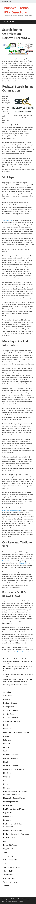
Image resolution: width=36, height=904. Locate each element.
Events (6, 736)
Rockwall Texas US (23, 652)
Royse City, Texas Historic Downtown (15, 685)
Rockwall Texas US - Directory (21, 899)
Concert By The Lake (11, 721)
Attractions (7, 695)
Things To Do (8, 871)
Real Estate (7, 805)
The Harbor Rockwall (11, 867)
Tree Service (8, 874)
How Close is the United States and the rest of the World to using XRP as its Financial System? (17, 669)
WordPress (12, 901)
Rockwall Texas (9, 837)
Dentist (6, 725)
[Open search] (31, 22)
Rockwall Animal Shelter (13, 830)
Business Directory (10, 703)
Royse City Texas (10, 845)
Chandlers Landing (10, 710)
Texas (5, 863)
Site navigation (7, 220)
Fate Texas (7, 740)
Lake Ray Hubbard (10, 766)
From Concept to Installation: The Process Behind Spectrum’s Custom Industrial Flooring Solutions (17, 661)
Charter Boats (8, 714)
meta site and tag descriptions (11, 510)
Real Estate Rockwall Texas (14, 809)
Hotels (5, 762)
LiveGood (7, 773)
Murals (6, 784)
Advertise (7, 692)
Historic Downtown (11, 758)
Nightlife (6, 788)
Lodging (6, 777)
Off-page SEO (23, 563)
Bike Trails (7, 699)
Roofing (6, 841)
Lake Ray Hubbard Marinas (14, 769)
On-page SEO (6, 561)
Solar (5, 852)
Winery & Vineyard (10, 882)
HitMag (21, 901)
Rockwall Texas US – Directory (16, 10)
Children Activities (10, 718)
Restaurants (8, 816)
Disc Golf (7, 729)
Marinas (6, 780)
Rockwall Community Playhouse (16, 834)
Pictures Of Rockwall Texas (14, 798)
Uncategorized (9, 878)
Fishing (6, 747)
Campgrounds (8, 706)
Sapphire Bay (8, 849)
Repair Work (8, 813)
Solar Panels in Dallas (11, 860)
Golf (5, 751)
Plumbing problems (11, 801)
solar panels (8, 856)
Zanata (6, 885)
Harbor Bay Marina (11, 754)
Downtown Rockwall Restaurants (16, 732)
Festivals (6, 743)
